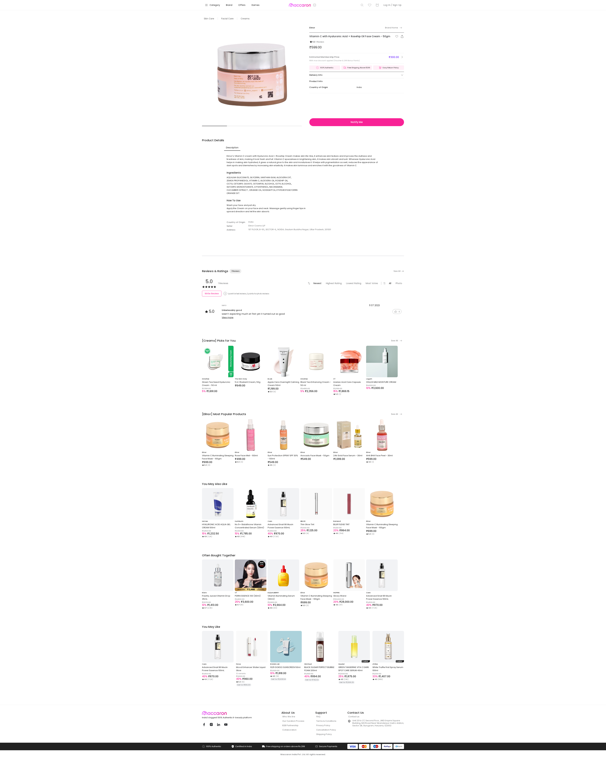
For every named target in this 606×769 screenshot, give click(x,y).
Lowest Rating (353, 283)
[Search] (362, 5)
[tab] (232, 147)
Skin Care (209, 18)
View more (227, 317)
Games (255, 5)
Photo (399, 283)
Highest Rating (334, 283)
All (390, 283)
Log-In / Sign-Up (392, 5)
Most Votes (372, 283)
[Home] (300, 5)
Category (215, 5)
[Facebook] (204, 724)
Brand (229, 5)
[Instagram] (211, 724)
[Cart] (377, 5)
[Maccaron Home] (233, 713)
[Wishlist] (369, 5)
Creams (245, 18)
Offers (241, 5)
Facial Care (227, 18)
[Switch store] (314, 5)
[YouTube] (226, 724)
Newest (317, 283)
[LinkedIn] (218, 724)
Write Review (212, 293)
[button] (396, 36)
